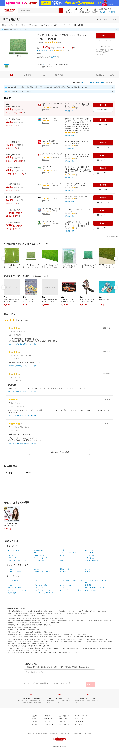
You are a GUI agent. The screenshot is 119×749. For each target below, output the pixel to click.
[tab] (12, 75)
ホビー (16, 25)
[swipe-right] (115, 258)
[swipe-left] (3, 258)
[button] (75, 10)
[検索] (61, 10)
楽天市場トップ (7, 25)
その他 (36, 25)
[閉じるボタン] (116, 29)
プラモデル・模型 (26, 25)
